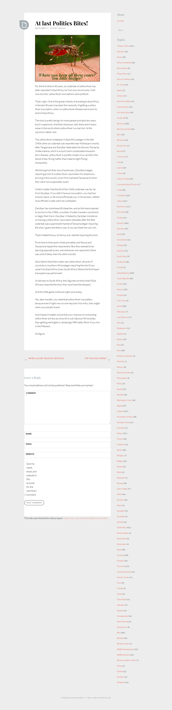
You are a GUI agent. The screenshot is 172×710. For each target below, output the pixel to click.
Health (119, 284)
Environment (122, 240)
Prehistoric (121, 444)
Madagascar (121, 328)
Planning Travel (123, 422)
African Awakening (124, 63)
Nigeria (120, 406)
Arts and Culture (123, 112)
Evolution (120, 251)
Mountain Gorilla (123, 372)
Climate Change (123, 179)
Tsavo (119, 583)
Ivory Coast (121, 301)
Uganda (120, 610)
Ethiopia (120, 245)
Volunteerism (122, 627)
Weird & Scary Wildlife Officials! (46, 358)
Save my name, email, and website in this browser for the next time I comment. (31, 479)
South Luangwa (123, 533)
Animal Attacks (123, 107)
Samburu (120, 500)
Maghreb (120, 334)
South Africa (121, 527)
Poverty (120, 439)
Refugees (120, 455)
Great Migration (123, 278)
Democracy (121, 206)
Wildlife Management (125, 649)
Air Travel (120, 85)
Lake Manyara (122, 317)
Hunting (120, 295)
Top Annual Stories (124, 572)
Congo (119, 190)
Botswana (121, 140)
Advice (119, 57)
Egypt (119, 234)
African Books (122, 68)
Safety (119, 494)
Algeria (119, 90)
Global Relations (123, 273)
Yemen (119, 666)
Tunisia (119, 594)
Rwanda (120, 483)
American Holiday (124, 101)
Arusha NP (121, 118)
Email (29, 444)
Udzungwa (121, 605)
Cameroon (121, 157)
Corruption (121, 195)
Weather (120, 638)
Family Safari (122, 256)
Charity (120, 168)
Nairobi (120, 389)
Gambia (120, 267)
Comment (31, 394)
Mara (119, 350)
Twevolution (121, 599)
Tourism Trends (123, 577)
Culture (120, 201)
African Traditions (123, 79)
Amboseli (120, 96)
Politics (119, 433)
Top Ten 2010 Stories (96, 358)
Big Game (120, 123)
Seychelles (121, 516)
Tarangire (120, 561)
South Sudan (121, 539)
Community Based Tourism (127, 184)
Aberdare (120, 52)
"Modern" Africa (123, 46)
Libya (119, 323)
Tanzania (120, 555)
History (120, 289)
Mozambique (122, 378)
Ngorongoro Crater (124, 400)
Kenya (119, 306)
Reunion (120, 467)
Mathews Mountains (125, 356)
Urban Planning (123, 621)
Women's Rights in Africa (126, 660)
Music (119, 383)
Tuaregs (120, 588)
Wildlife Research (123, 655)
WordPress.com (105, 697)
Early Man (121, 212)
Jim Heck (120, 21)
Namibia (120, 395)
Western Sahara (123, 644)
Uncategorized (122, 616)
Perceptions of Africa (125, 417)
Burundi (120, 151)
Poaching (120, 428)
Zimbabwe (121, 682)
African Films (122, 74)
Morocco (120, 367)
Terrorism (120, 566)
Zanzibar (120, 677)
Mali (118, 345)
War (118, 633)
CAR (118, 162)
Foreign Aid (121, 262)
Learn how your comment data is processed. (85, 518)
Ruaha (119, 472)
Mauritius (120, 361)
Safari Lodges (122, 489)
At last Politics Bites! (61, 23)
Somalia (120, 522)
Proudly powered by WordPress (72, 697)
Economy (120, 223)
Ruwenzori (121, 478)
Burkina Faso (122, 146)
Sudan (119, 550)
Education (121, 229)
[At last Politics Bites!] (24, 25)
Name (29, 434)
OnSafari (120, 411)
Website (30, 454)
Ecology (120, 218)
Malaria (120, 339)
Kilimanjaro (121, 312)
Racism (119, 450)
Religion (120, 461)
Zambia (120, 671)
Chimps (120, 173)
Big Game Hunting (124, 129)
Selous (119, 505)
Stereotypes (121, 544)
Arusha (62, 28)
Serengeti (120, 511)
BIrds (119, 134)
